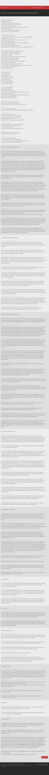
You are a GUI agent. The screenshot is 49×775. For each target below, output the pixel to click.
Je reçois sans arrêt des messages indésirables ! (10, 103)
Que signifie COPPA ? (5, 21)
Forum (16, 7)
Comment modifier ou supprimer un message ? (10, 52)
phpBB (11, 277)
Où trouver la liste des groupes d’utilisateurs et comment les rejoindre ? (15, 92)
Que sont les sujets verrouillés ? (7, 82)
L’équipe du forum (14, 763)
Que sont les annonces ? (6, 79)
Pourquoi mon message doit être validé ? (9, 66)
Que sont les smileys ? (5, 75)
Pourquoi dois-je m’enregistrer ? (7, 20)
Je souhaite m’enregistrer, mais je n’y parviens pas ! (11, 23)
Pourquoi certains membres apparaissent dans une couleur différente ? (15, 94)
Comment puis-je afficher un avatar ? (8, 44)
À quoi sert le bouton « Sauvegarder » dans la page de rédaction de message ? (16, 65)
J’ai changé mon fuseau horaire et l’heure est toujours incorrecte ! (13, 39)
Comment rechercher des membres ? (8, 118)
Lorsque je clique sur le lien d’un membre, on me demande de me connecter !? (17, 47)
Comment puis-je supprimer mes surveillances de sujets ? (12, 128)
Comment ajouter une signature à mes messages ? (11, 53)
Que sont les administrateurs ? (7, 87)
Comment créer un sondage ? (7, 55)
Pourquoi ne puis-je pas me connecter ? (8, 25)
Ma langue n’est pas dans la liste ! (7, 41)
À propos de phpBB (17, 726)
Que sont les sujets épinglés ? (7, 80)
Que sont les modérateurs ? (6, 89)
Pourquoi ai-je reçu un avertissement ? (8, 62)
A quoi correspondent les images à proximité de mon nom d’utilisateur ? (15, 42)
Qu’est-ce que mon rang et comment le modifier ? (10, 45)
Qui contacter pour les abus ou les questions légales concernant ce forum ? (15, 140)
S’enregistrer (39, 7)
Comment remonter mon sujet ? (7, 68)
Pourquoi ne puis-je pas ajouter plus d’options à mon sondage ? (13, 56)
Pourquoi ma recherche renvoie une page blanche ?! (11, 117)
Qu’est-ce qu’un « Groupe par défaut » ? (8, 96)
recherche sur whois (30, 738)
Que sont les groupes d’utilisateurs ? (8, 90)
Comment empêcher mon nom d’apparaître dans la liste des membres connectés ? (17, 37)
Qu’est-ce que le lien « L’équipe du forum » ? (9, 97)
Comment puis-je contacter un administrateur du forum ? (12, 142)
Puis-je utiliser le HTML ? (5, 73)
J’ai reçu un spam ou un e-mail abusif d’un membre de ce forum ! (13, 104)
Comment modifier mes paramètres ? (8, 35)
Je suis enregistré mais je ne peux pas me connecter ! (11, 24)
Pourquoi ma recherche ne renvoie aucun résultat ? (11, 115)
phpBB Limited (32, 723)
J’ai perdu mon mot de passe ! (7, 28)
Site (12, 7)
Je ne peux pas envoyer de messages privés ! (10, 101)
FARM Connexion (5, 7)
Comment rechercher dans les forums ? (8, 114)
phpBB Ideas (15, 731)
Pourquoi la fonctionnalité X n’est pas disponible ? (10, 139)
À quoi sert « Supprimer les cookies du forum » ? (10, 31)
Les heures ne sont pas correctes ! (7, 38)
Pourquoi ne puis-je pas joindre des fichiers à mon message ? (13, 61)
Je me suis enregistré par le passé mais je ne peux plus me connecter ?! (15, 27)
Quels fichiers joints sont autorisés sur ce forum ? (10, 132)
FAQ (8, 763)
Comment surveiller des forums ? (7, 126)
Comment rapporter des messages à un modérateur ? (11, 63)
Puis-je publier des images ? (6, 76)
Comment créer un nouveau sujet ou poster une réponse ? (12, 51)
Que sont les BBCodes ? (5, 72)
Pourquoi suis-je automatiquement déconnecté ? (10, 30)
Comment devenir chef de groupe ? (8, 93)
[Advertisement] (24, 3)
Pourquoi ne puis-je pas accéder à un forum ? (10, 59)
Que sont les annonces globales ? (7, 77)
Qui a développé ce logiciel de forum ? (8, 138)
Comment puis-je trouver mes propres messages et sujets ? (12, 120)
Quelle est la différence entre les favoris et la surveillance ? (12, 124)
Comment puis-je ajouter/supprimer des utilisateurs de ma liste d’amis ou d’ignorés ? (17, 110)
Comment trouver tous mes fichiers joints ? (9, 133)
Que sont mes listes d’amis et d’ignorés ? (9, 108)
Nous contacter (21, 763)
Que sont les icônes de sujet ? (7, 83)
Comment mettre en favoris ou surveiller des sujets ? (11, 125)
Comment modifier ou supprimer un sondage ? (10, 58)
